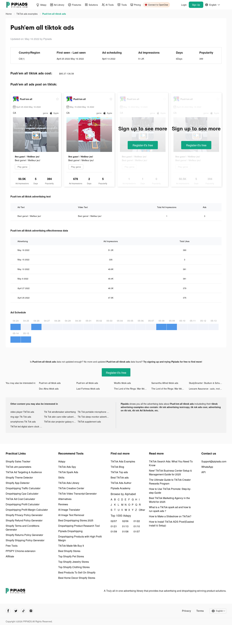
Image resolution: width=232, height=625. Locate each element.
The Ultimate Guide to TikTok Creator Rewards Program (170, 481)
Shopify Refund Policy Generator (24, 520)
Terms (200, 610)
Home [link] (9, 13)
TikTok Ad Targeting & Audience (24, 472)
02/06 (125, 521)
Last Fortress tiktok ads (88, 388)
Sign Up (196, 4)
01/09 (114, 531)
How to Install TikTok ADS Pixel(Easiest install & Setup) (171, 523)
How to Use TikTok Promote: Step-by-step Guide (170, 490)
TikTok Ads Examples (123, 461)
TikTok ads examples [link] (27, 13)
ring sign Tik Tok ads (20, 416)
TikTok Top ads (119, 472)
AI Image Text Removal (71, 515)
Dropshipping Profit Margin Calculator (27, 509)
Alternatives (64, 499)
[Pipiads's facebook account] (8, 610)
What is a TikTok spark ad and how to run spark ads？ (170, 509)
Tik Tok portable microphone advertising (94, 411)
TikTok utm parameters (18, 467)
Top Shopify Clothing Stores (74, 567)
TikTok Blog (117, 467)
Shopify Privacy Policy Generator (24, 515)
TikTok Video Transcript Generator (77, 493)
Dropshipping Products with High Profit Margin (80, 538)
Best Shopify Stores (69, 551)
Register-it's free (143, 145)
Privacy (186, 610)
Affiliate (10, 556)
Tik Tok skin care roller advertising (61, 416)
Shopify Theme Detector (19, 477)
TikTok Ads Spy (67, 467)
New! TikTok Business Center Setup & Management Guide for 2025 (170, 472)
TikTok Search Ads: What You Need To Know (171, 463)
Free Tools (12, 545)
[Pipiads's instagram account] (30, 610)
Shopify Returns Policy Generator (24, 535)
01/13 (125, 526)
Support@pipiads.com (213, 461)
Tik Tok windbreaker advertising (60, 411)
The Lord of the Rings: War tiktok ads (132, 388)
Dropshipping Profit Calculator (22, 504)
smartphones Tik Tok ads (23, 421)
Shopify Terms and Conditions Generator (22, 527)
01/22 (137, 521)
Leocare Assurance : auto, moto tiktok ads (207, 388)
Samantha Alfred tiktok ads (164, 382)
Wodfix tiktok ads (122, 382)
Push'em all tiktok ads (50, 382)
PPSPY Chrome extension (21, 551)
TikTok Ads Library (68, 483)
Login (184, 4)
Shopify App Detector (18, 483)
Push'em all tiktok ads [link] (54, 13)
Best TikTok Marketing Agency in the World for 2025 (169, 500)
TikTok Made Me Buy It (71, 545)
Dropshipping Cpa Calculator (22, 493)
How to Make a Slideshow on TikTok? (170, 516)
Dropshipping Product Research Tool (79, 526)
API (203, 472)
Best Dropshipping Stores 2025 (75, 520)
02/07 (114, 521)
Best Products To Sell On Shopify (76, 572)
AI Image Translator (69, 509)
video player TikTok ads (22, 411)
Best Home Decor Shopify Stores (76, 578)
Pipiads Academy (120, 488)
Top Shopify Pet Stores (71, 556)
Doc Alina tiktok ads (49, 388)
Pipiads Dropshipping (70, 531)
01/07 (137, 531)
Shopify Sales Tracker (18, 461)
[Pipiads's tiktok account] (23, 610)
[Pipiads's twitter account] (15, 610)
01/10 (137, 526)
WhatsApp (207, 467)
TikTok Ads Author (121, 483)
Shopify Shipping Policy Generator (25, 540)
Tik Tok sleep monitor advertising (94, 416)
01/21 (114, 526)
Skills (61, 477)
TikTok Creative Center (71, 488)
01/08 (125, 531)
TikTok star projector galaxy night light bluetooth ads (61, 421)
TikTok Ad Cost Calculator (20, 499)
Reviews (63, 504)
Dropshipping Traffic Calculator (23, 488)
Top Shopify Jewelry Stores (73, 561)
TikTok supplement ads (89, 421)
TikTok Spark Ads (68, 472)
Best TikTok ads (120, 477)
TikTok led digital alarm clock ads (26, 426)
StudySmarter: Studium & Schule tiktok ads (207, 382)
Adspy (61, 461)
